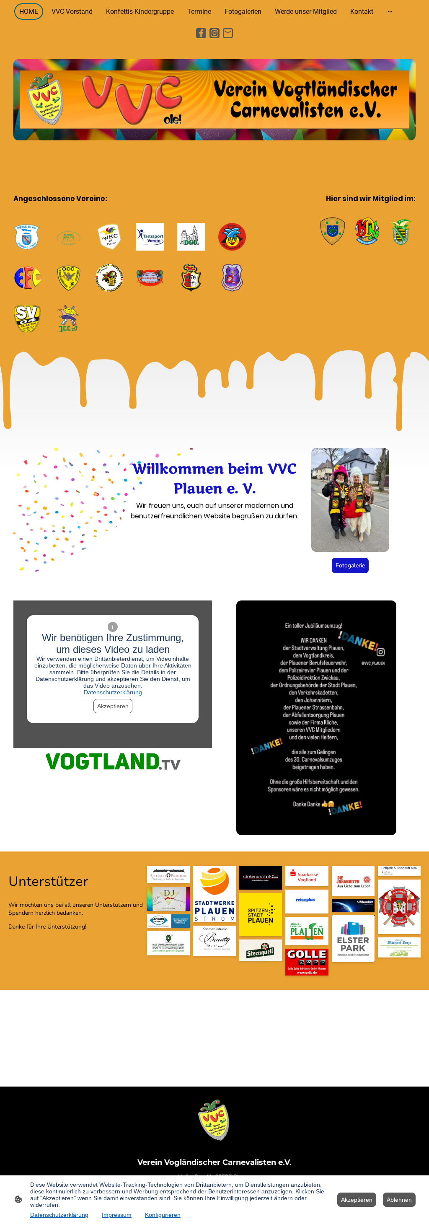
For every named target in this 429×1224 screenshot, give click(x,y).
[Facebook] (201, 33)
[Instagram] (214, 33)
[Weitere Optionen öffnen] (390, 12)
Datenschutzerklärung (113, 692)
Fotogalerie (350, 565)
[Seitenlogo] (214, 1121)
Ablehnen (399, 1199)
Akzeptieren (113, 706)
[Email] (228, 33)
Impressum (117, 1214)
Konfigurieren (163, 1214)
